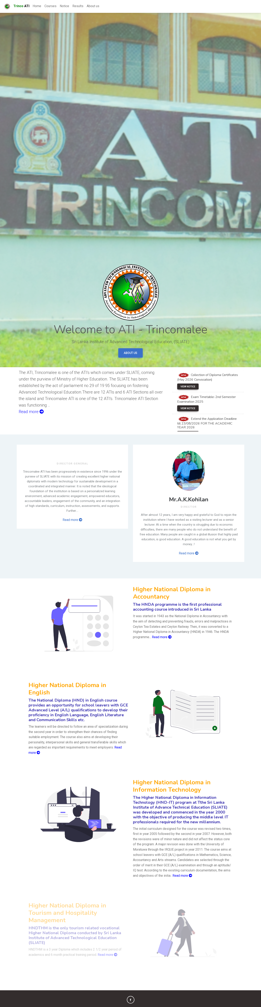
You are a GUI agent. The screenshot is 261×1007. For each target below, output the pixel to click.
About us (93, 6)
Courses (50, 6)
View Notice (187, 386)
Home (37, 6)
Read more (71, 520)
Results (77, 6)
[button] (130, 1000)
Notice (64, 6)
